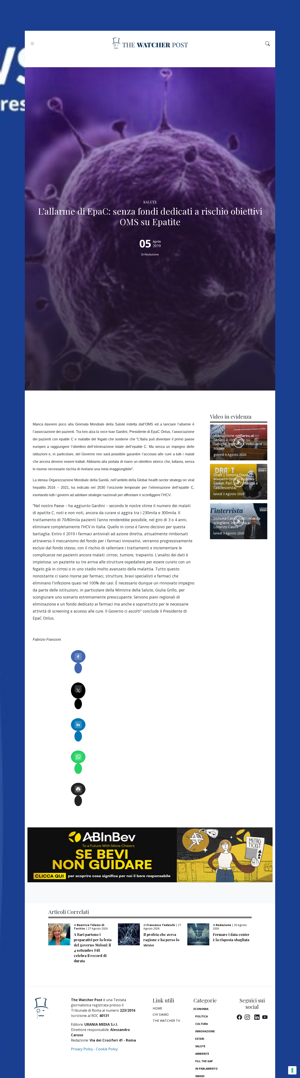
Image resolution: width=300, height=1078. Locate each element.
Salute (200, 1046)
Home (157, 1008)
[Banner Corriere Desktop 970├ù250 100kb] (150, 854)
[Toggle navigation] (32, 43)
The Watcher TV (166, 1020)
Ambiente (202, 1054)
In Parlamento (206, 1069)
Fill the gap (204, 1061)
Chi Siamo (161, 1014)
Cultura (201, 1024)
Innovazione (205, 1031)
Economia (200, 1009)
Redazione (152, 254)
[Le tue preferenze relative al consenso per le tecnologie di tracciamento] (292, 1070)
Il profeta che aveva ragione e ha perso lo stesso (161, 939)
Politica (201, 1016)
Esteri (199, 1039)
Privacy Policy (82, 1049)
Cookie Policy (107, 1049)
